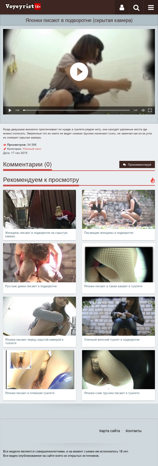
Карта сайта (109, 430)
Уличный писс (32, 148)
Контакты (134, 430)
